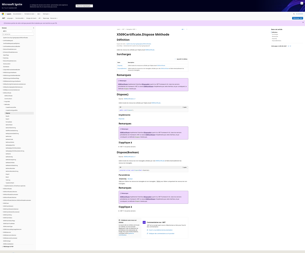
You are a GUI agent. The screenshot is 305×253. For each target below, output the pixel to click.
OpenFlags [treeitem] (6, 55)
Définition (274, 32)
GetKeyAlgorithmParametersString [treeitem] (15, 151)
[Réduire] (33, 28)
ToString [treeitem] (8, 180)
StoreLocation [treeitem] (6, 64)
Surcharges (275, 34)
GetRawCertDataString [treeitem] (12, 165)
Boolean (130, 179)
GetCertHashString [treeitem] (11, 127)
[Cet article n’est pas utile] (290, 46)
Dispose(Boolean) (122, 68)
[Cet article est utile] (289, 46)
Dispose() (119, 65)
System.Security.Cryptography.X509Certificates (138, 44)
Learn (118, 29)
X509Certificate (149, 50)
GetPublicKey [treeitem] (9, 156)
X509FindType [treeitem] (7, 241)
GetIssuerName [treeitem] (10, 142)
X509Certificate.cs (129, 99)
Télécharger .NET (297, 18)
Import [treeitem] (7, 174)
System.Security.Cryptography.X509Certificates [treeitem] (15, 37)
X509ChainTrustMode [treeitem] (9, 223)
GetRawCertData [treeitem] (10, 162)
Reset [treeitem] (7, 177)
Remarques (275, 36)
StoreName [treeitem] (6, 66)
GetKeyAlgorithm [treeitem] (10, 145)
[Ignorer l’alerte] (302, 3)
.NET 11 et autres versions (128, 147)
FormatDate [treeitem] (9, 122)
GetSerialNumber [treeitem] (10, 168)
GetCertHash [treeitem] (9, 125)
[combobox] (18, 31)
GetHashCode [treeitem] (9, 139)
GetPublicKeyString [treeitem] (11, 159)
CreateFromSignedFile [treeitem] (11, 110)
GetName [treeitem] (8, 154)
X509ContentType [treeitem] (7, 226)
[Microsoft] (3, 14)
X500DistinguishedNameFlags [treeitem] (11, 78)
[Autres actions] (186, 29)
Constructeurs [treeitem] (8, 98)
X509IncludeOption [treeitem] (8, 244)
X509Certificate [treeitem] (8, 95)
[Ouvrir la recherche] (294, 13)
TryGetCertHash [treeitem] (10, 183)
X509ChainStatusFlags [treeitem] (9, 220)
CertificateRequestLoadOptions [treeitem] (11, 43)
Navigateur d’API (130, 29)
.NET (123, 29)
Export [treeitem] (7, 119)
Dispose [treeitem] (8, 113)
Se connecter (299, 14)
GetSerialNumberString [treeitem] (12, 171)
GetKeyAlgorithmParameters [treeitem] (13, 148)
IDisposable (145, 84)
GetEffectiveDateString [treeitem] (12, 130)
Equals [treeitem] (7, 116)
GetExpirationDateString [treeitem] (12, 133)
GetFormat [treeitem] (8, 136)
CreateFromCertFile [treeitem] (11, 107)
